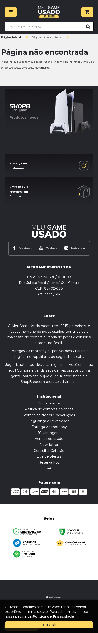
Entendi (49, 624)
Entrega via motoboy (49, 427)
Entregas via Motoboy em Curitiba (19, 191)
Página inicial (11, 37)
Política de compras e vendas (49, 409)
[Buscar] (87, 26)
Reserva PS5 (49, 462)
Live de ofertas (49, 456)
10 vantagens (49, 433)
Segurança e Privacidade (49, 421)
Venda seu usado (49, 439)
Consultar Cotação (49, 450)
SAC (49, 468)
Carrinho (87, 12)
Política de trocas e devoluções (49, 415)
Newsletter (49, 445)
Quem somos (49, 403)
